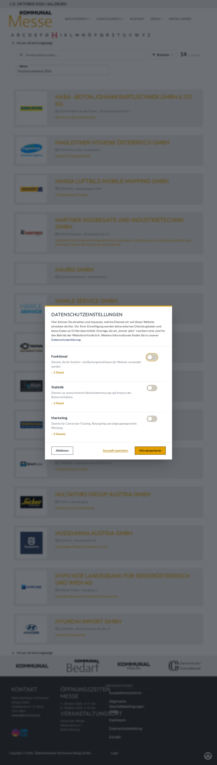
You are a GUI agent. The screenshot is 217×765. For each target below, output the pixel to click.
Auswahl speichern (115, 450)
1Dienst (57, 372)
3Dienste (58, 434)
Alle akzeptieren (150, 450)
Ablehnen (62, 450)
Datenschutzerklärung (66, 339)
